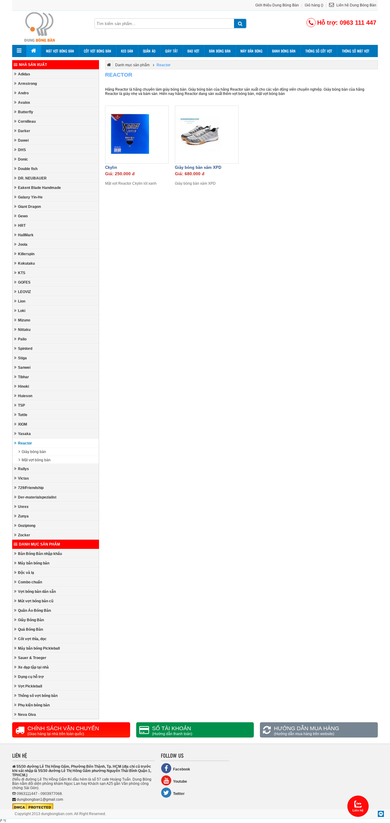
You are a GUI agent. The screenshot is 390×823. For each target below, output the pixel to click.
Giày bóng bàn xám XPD (198, 167)
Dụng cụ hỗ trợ (31, 677)
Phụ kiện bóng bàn (34, 705)
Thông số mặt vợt (355, 51)
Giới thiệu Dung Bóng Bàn (277, 5)
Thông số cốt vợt (318, 51)
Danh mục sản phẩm (39, 544)
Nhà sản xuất (33, 65)
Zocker (24, 535)
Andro (23, 93)
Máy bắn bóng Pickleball (39, 648)
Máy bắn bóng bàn (33, 563)
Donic (23, 159)
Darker (24, 131)
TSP (21, 405)
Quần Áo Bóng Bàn (34, 610)
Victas (23, 478)
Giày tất (171, 51)
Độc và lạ (26, 573)
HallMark (26, 235)
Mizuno (24, 320)
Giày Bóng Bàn (31, 620)
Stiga (22, 358)
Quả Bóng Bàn (30, 629)
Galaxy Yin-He (30, 197)
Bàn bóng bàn (220, 51)
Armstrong (27, 84)
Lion (21, 301)
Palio (22, 339)
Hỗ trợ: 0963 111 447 (346, 22)
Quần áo (149, 51)
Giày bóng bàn (34, 452)
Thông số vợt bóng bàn (38, 696)
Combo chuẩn (30, 582)
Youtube (180, 781)
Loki (21, 311)
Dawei (23, 140)
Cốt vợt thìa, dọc (32, 639)
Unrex (23, 507)
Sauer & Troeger (32, 658)
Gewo (23, 216)
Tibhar (23, 377)
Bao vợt (193, 51)
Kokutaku (26, 263)
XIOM (22, 424)
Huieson (25, 396)
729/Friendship (31, 488)
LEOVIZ (24, 292)
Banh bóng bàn (284, 51)
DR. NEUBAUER (32, 178)
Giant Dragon (29, 207)
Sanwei (24, 367)
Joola (22, 244)
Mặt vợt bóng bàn (60, 51)
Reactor (25, 443)
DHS (22, 150)
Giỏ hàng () (314, 5)
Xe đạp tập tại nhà (33, 667)
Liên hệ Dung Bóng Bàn (355, 5)
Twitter (179, 794)
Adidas (24, 74)
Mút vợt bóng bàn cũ (35, 601)
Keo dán (127, 51)
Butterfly (25, 112)
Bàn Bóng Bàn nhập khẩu (40, 554)
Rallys (23, 469)
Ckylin (111, 167)
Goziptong (26, 526)
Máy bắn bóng (251, 51)
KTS (21, 273)
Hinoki (23, 386)
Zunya (23, 516)
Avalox (24, 102)
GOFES (24, 282)
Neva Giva (27, 714)
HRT (22, 225)
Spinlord (25, 348)
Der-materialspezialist (37, 497)
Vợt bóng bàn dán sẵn (37, 591)
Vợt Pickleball (30, 686)
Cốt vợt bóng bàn (97, 51)
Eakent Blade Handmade (39, 188)
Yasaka (24, 434)
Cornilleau (27, 121)
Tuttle (22, 415)
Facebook (181, 769)
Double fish (27, 169)
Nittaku (24, 330)
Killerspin (26, 254)
